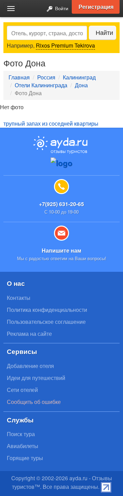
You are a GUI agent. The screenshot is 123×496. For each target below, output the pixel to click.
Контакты (18, 298)
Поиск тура (21, 434)
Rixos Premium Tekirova (65, 45)
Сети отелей (22, 390)
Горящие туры (25, 458)
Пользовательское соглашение (46, 322)
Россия (46, 77)
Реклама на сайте (29, 334)
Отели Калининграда (41, 85)
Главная (19, 77)
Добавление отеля (30, 366)
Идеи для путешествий (36, 378)
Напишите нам (61, 250)
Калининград (79, 77)
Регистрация (96, 7)
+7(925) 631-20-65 (61, 204)
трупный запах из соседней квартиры (50, 123)
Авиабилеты (22, 446)
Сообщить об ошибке (34, 402)
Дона (81, 85)
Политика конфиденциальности (47, 310)
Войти (61, 8)
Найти (104, 32)
